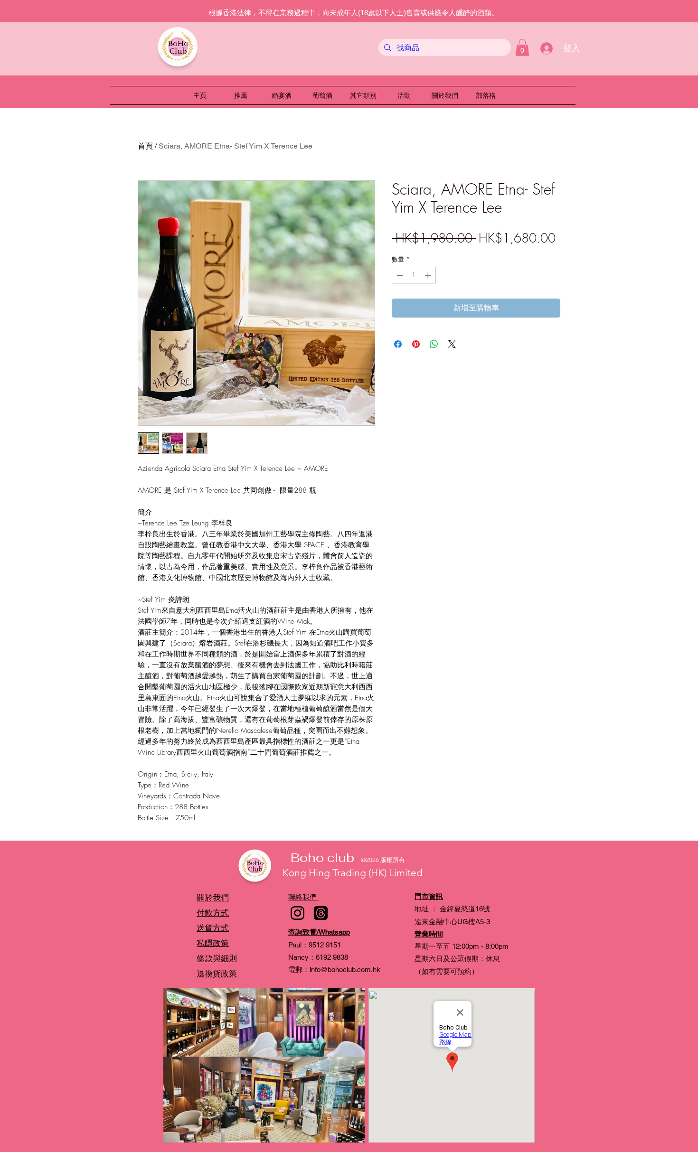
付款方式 (213, 913)
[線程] (320, 913)
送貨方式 (213, 928)
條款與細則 (217, 958)
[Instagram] (297, 913)
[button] (522, 47)
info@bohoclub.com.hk (345, 969)
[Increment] (428, 275)
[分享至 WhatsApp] (434, 344)
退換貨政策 (217, 973)
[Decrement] (399, 275)
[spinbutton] (414, 275)
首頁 (145, 145)
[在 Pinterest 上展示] (416, 344)
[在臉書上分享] (398, 344)
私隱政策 (213, 943)
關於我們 (213, 897)
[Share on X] (452, 344)
